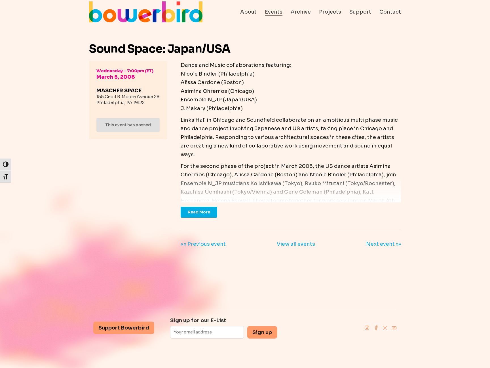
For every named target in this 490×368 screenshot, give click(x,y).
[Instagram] (366, 327)
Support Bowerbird (123, 328)
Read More (199, 212)
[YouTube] (394, 327)
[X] (385, 327)
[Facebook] (376, 327)
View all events (296, 244)
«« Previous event (203, 244)
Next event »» (383, 244)
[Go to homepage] (145, 11)
